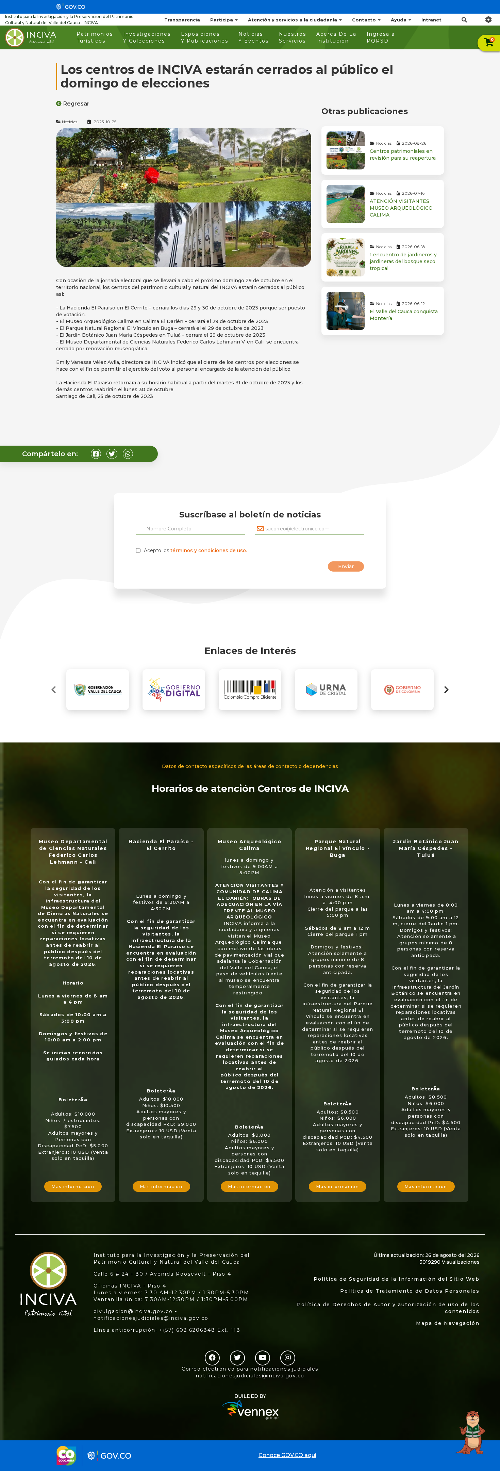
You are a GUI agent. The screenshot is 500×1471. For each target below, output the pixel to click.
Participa (222, 19)
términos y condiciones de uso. (208, 550)
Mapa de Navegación (448, 1323)
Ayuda (399, 19)
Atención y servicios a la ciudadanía (293, 19)
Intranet (431, 19)
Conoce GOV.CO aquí (287, 1455)
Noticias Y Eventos (253, 37)
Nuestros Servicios (292, 37)
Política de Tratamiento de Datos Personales (410, 1291)
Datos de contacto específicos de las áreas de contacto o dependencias (250, 766)
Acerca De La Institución (336, 37)
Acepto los (195, 550)
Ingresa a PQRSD (381, 37)
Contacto (364, 19)
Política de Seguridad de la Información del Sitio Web (397, 1279)
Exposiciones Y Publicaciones (204, 37)
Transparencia (182, 19)
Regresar (76, 103)
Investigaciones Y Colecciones (147, 37)
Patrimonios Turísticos (95, 37)
